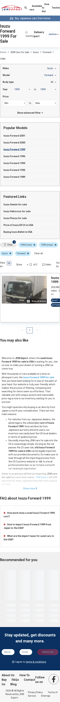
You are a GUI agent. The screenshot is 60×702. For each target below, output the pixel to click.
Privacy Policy (35, 692)
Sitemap (45, 695)
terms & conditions (36, 661)
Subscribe (47, 652)
